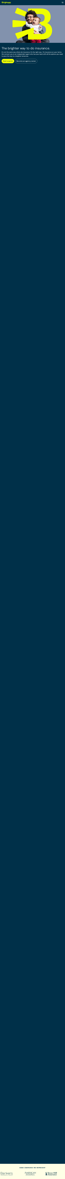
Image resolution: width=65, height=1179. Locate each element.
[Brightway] (6, 3)
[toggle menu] (62, 3)
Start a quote (8, 61)
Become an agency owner (26, 61)
